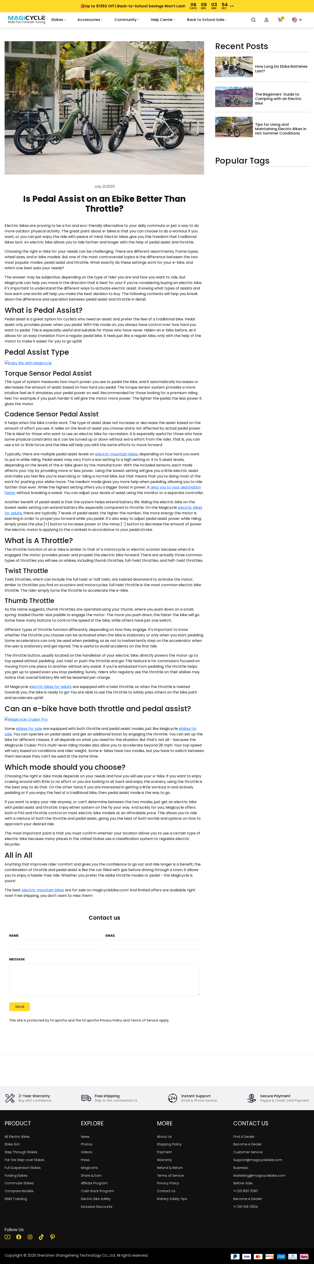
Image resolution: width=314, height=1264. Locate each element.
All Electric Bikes (17, 1136)
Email (110, 936)
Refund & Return (170, 1167)
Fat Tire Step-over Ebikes (24, 1160)
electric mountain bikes (116, 454)
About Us (164, 1136)
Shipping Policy (169, 1144)
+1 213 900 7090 (245, 1191)
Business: (240, 1167)
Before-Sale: (243, 1183)
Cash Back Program (97, 1191)
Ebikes (57, 19)
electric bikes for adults (50, 686)
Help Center (162, 19)
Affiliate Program (94, 1183)
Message (17, 959)
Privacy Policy (111, 1020)
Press (85, 1160)
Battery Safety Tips (172, 1199)
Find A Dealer (243, 1136)
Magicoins (89, 1167)
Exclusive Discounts (96, 1206)
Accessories (88, 19)
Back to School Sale (205, 19)
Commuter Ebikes (19, 1183)
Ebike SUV (12, 1144)
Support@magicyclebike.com (257, 1160)
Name (14, 936)
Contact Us (166, 1191)
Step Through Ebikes (21, 1152)
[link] (27, 19)
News (85, 1136)
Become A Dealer (247, 1144)
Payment (164, 1152)
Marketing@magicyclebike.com (259, 1175)
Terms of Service (144, 1020)
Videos (86, 1152)
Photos (86, 1144)
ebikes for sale (29, 728)
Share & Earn (91, 1175)
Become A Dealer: (248, 1199)
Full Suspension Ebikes (23, 1167)
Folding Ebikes (16, 1175)
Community (125, 19)
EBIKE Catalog (16, 1199)
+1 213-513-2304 (245, 1206)
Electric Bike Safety (96, 1199)
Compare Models (19, 1191)
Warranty (164, 1160)
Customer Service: (248, 1152)
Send (19, 1006)
